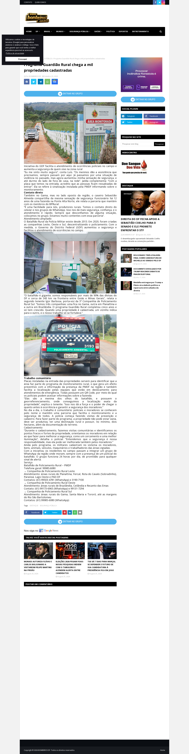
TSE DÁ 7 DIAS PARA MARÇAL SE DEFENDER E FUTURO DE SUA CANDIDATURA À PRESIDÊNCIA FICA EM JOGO (102, 566)
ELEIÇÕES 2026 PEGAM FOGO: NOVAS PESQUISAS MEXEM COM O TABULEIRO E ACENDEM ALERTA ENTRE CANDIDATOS (70, 567)
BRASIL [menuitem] (47, 31)
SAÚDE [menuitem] (97, 31)
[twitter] (159, 2)
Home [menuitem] (29, 31)
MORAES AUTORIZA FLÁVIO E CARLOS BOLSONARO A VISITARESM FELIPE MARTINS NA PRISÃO (38, 566)
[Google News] (55, 81)
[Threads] (131, 128)
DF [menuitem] (37, 31)
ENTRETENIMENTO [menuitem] (140, 31)
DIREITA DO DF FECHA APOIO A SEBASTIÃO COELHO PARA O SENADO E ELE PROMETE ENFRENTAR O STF (140, 224)
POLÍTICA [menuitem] (110, 31)
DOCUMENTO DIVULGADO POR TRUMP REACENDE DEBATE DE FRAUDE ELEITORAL (147, 271)
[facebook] (155, 2)
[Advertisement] (114, 15)
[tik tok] (154, 128)
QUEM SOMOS (40, 2)
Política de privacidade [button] (15, 53)
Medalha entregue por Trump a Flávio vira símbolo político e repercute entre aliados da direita (148, 286)
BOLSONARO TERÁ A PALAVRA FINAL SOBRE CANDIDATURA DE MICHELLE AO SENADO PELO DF (147, 258)
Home (162, 750)
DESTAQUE (34, 505)
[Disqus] (70, 623)
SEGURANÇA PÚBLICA (43, 58)
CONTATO (28, 2)
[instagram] (164, 2)
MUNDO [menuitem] (60, 31)
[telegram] (131, 116)
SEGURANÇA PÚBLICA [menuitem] (78, 31)
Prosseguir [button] (22, 59)
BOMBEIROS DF (35, 76)
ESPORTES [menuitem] (123, 31)
